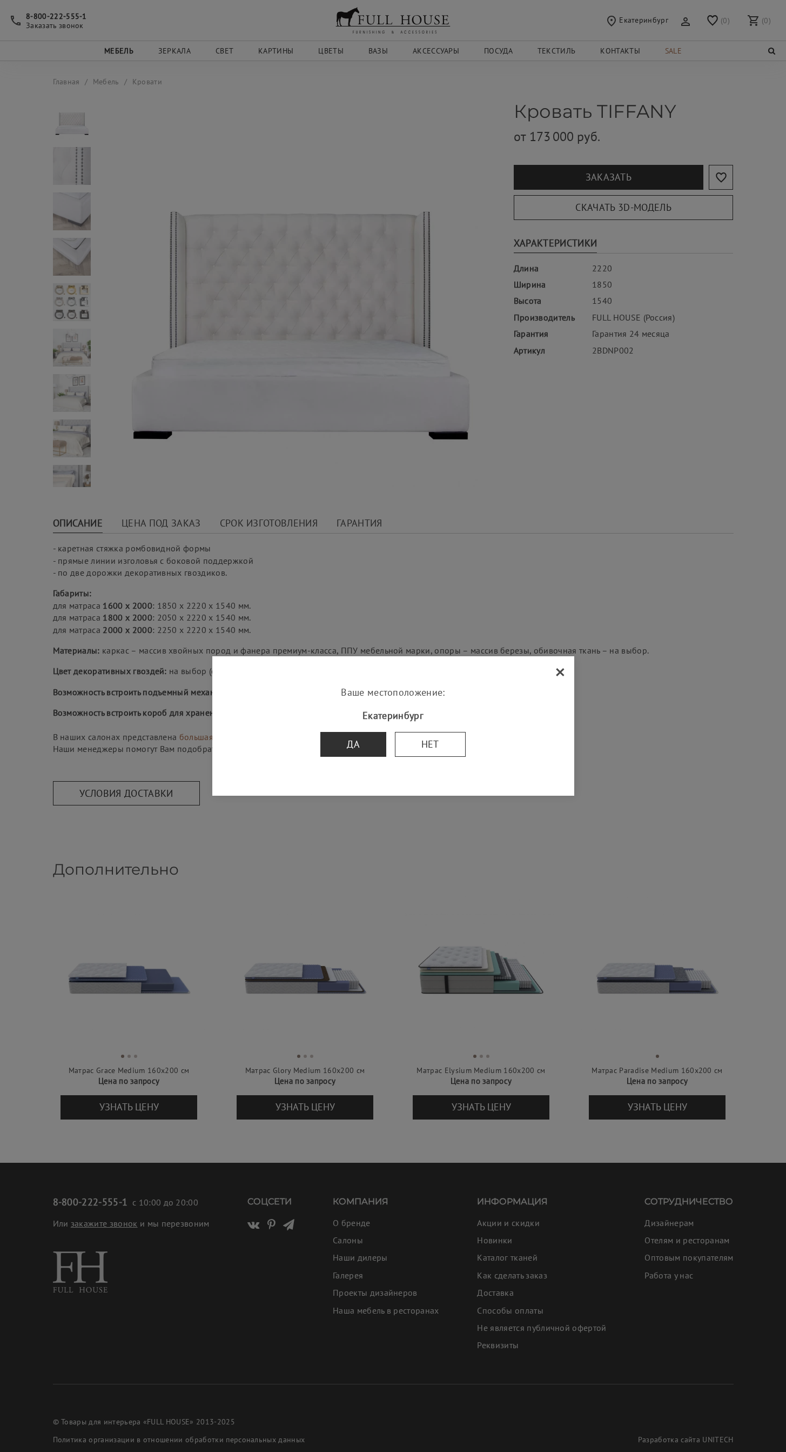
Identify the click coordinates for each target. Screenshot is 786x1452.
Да (353, 744)
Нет (430, 744)
